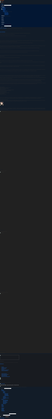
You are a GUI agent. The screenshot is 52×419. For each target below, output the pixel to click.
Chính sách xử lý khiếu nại (5, 370)
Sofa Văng (4, 8)
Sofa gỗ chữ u (6, 14)
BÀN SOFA (3, 15)
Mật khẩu (1, 415)
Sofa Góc (4, 9)
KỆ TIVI (3, 17)
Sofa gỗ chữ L (6, 13)
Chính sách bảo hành (4, 373)
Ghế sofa (3, 390)
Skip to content (2, 0)
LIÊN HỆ (3, 24)
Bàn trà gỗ (4, 403)
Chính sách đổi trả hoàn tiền (5, 374)
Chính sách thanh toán (4, 375)
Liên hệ (2, 406)
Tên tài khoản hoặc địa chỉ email (4, 413)
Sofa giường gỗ (7, 395)
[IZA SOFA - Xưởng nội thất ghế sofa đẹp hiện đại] (1, 2)
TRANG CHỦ (3, 5)
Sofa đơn (4, 398)
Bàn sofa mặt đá (5, 402)
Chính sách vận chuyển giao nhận (6, 376)
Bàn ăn (2, 404)
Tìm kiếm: (3, 388)
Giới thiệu (3, 405)
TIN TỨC (3, 20)
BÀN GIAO (3, 22)
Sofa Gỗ (4, 11)
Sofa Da (4, 391)
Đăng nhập (7, 416)
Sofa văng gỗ (6, 12)
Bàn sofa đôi (4, 401)
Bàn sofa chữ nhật (5, 400)
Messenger (3, 410)
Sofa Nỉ (4, 10)
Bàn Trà (2, 399)
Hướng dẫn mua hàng (4, 367)
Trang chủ (3, 408)
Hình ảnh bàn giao (4, 368)
